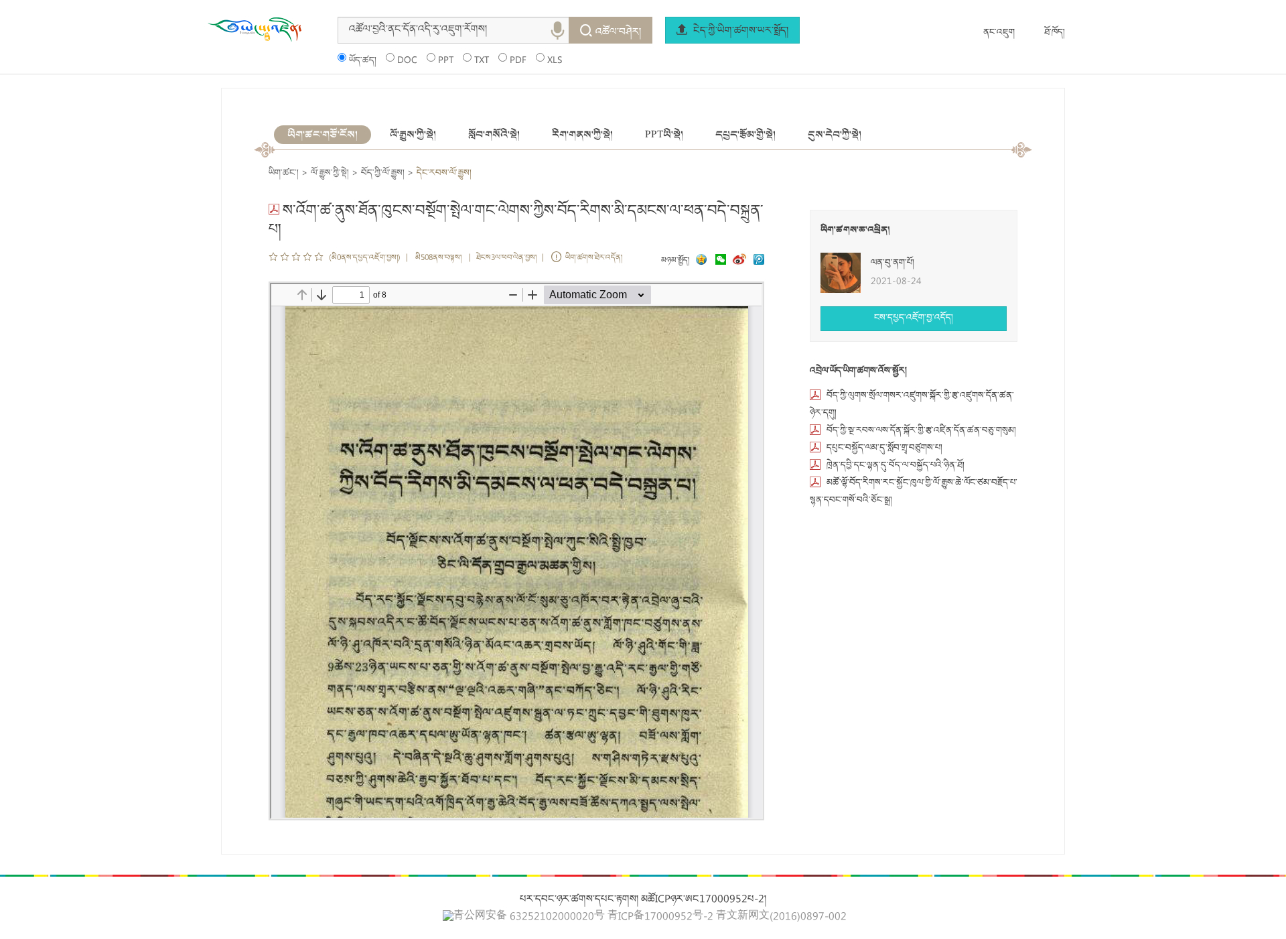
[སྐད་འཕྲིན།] (717, 261)
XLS (554, 61)
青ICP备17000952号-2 (660, 917)
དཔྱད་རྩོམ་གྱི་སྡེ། (745, 134)
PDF (518, 61)
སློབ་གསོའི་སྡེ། (494, 134)
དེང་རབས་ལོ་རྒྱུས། (444, 173)
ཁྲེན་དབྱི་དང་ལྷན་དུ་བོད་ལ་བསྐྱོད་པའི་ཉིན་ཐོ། (895, 465)
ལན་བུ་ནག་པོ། (892, 263)
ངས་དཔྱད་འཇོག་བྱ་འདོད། (913, 318)
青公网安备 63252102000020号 (529, 917)
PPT (445, 61)
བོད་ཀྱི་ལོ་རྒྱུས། (383, 173)
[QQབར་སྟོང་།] (700, 261)
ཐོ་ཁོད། (1054, 32)
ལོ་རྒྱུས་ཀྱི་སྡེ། (413, 134)
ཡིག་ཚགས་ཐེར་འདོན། (593, 258)
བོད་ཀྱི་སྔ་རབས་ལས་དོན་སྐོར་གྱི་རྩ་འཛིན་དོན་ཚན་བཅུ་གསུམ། (921, 431)
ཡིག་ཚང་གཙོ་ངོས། (322, 134)
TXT (481, 61)
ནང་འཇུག (999, 32)
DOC (407, 61)
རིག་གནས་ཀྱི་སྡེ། (582, 134)
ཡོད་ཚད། (362, 61)
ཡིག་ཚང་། (284, 173)
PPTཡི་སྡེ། (664, 134)
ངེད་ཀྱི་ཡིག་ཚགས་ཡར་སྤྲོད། (739, 31)
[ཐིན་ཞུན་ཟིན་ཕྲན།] (759, 261)
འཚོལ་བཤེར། (618, 33)
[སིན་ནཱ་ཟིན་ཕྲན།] (741, 261)
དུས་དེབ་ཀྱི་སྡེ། (834, 134)
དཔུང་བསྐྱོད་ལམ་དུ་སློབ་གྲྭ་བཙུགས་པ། (884, 448)
